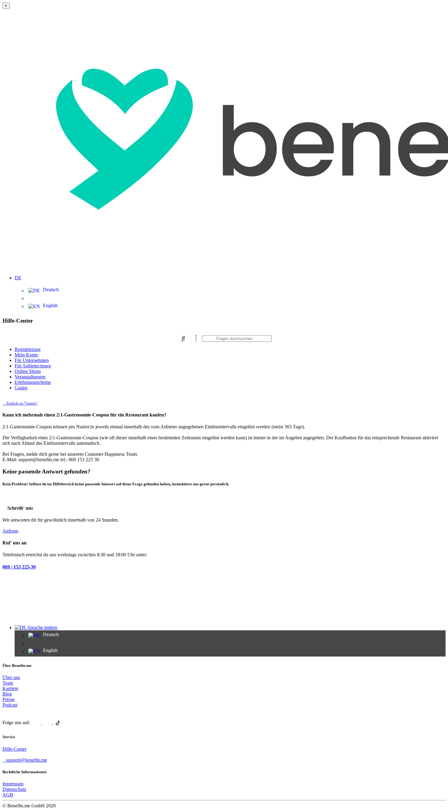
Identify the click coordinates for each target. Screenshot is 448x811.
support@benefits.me (26, 760)
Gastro (21, 387)
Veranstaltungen (30, 376)
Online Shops (28, 371)
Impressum (12, 783)
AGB (7, 794)
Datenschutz (14, 789)
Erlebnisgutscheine (33, 382)
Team (7, 682)
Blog (7, 693)
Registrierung (28, 349)
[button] (230, 274)
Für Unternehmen (32, 360)
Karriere (10, 688)
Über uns (11, 677)
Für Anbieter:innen (33, 365)
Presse (8, 699)
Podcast (9, 704)
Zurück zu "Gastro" (21, 403)
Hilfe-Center (14, 749)
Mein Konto (26, 354)
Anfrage (10, 530)
